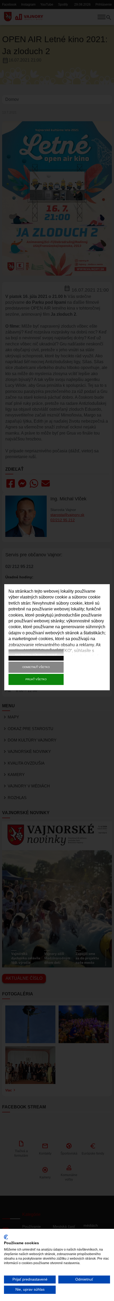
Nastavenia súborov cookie (36, 654)
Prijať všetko (36, 679)
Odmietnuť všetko (36, 667)
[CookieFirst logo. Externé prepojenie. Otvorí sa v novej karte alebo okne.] (6, 1237)
